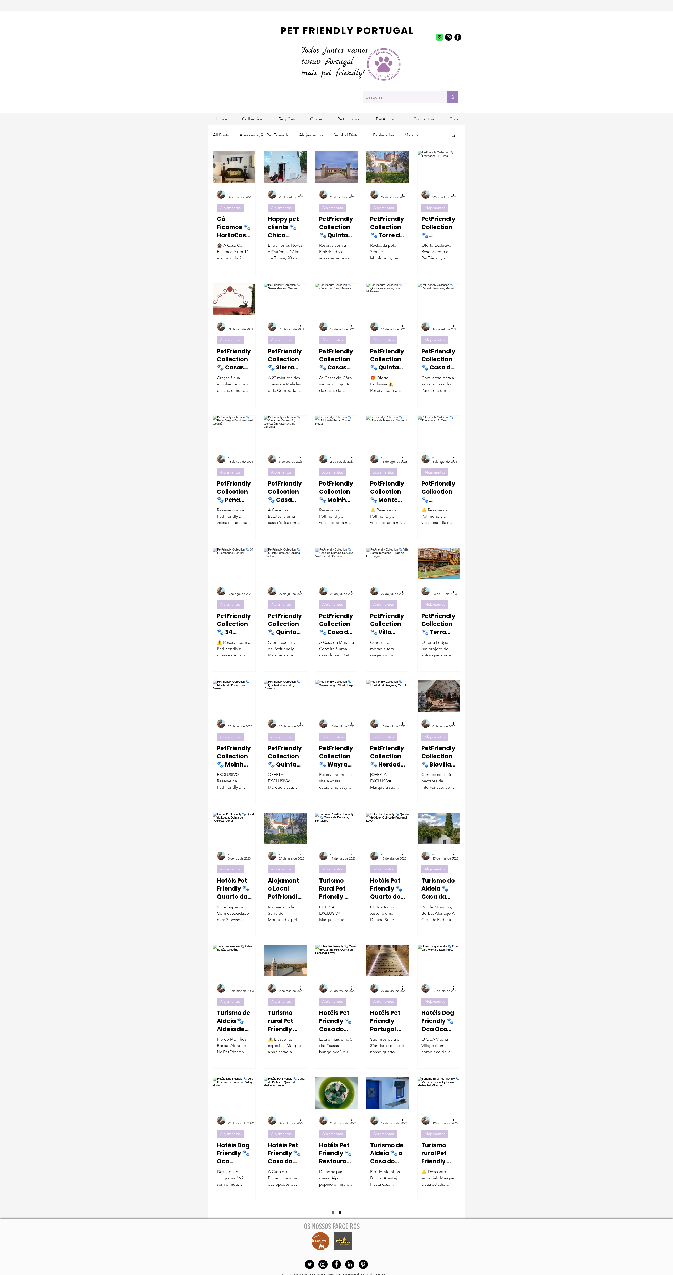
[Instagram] (448, 37)
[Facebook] (457, 37)
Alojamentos (311, 134)
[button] (287, 119)
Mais (409, 134)
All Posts (221, 134)
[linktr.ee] (439, 37)
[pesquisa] (452, 97)
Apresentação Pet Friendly (264, 134)
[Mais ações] (251, 194)
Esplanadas (383, 134)
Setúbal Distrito (348, 134)
